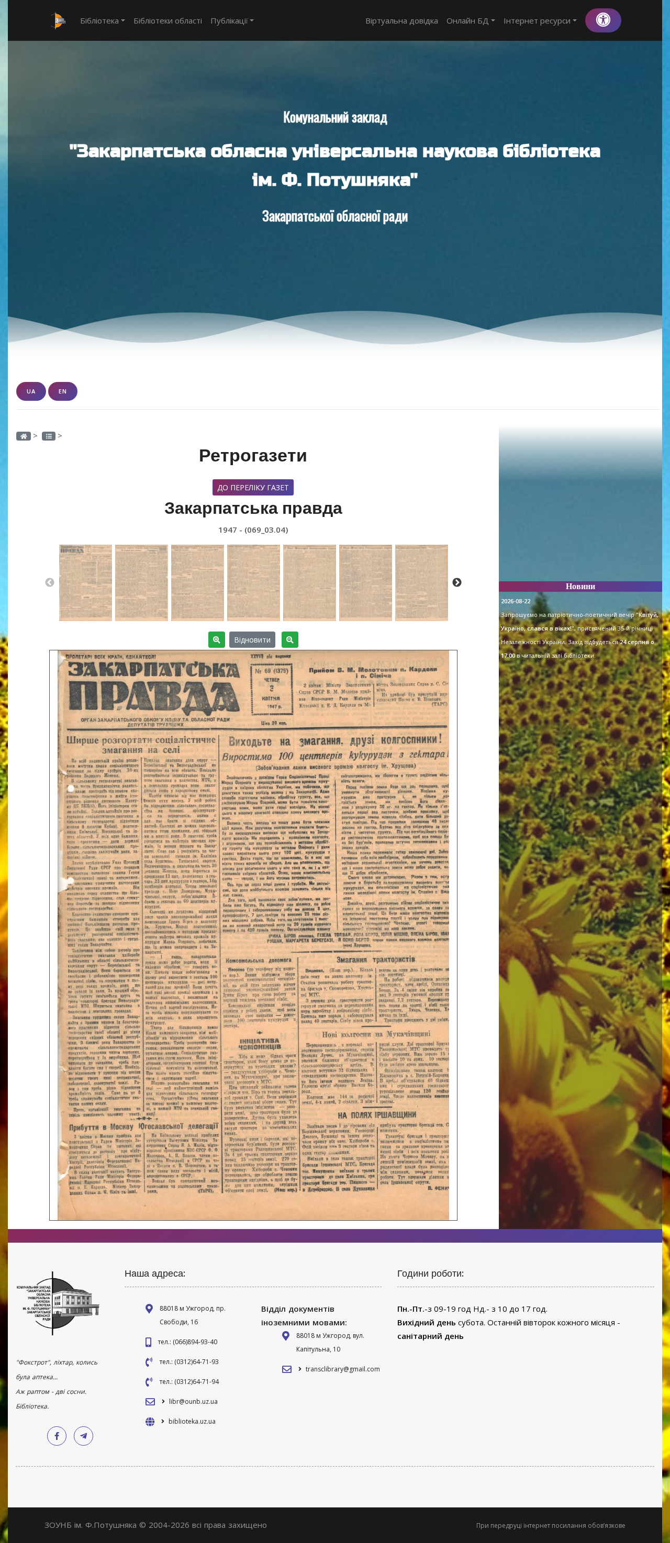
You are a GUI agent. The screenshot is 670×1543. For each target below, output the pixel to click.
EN (63, 391)
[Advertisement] (581, 507)
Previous (49, 583)
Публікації (229, 20)
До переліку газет (253, 487)
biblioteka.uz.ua (192, 1421)
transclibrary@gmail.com (343, 1369)
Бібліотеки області (167, 20)
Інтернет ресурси (537, 20)
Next (457, 583)
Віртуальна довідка (401, 20)
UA (31, 391)
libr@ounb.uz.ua (193, 1401)
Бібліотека (99, 20)
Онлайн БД (467, 20)
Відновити (252, 640)
